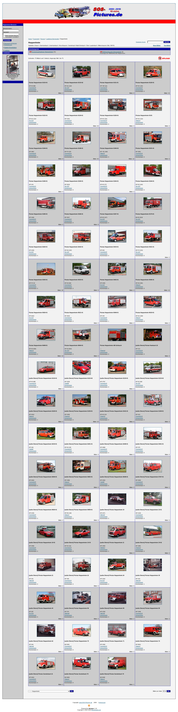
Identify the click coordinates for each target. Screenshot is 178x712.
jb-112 (67, 87)
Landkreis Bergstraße (52, 39)
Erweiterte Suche (141, 42)
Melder (103, 547)
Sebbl (66, 383)
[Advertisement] (13, 121)
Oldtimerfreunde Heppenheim (111, 52)
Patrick (103, 350)
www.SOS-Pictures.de (85, 702)
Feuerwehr (36, 39)
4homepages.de (96, 710)
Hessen (42, 39)
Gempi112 (32, 87)
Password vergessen (10, 43)
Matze (138, 120)
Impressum (102, 702)
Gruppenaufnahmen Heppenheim (42, 52)
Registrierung (8, 45)
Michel (102, 515)
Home (30, 39)
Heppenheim (32, 89)
